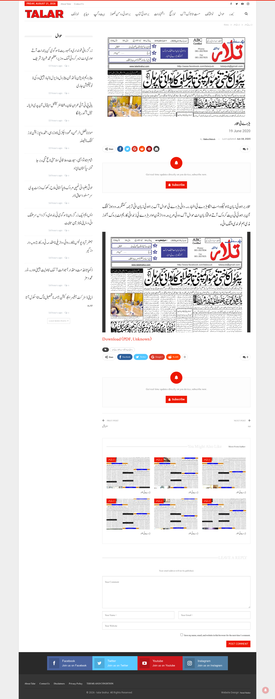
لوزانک (75, 14)
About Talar (66, 4)
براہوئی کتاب (142, 14)
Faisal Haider (245, 692)
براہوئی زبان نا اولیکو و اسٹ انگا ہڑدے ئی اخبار (122, 349)
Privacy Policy (76, 683)
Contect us (79, 4)
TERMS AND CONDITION (100, 683)
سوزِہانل (105, 426)
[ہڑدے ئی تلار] (128, 472)
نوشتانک (209, 14)
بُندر (231, 14)
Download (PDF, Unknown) (126, 339)
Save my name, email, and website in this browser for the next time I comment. (217, 635)
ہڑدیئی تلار (111, 459)
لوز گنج (172, 14)
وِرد (249, 426)
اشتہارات (159, 14)
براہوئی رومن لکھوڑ (120, 14)
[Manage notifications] (265, 690)
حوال (221, 14)
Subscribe (178, 184)
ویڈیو (86, 14)
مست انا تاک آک (190, 14)
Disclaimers (59, 683)
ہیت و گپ (99, 14)
